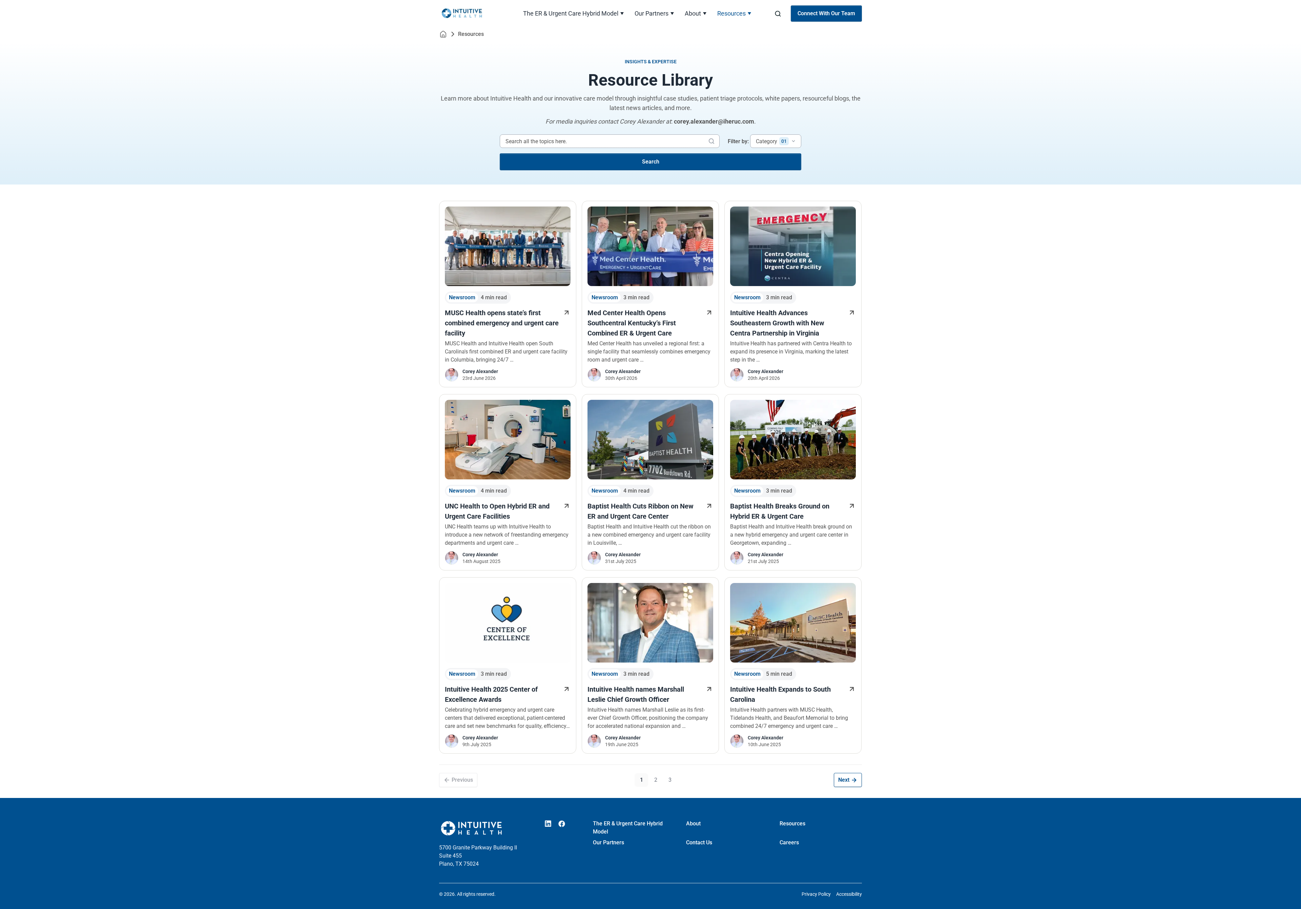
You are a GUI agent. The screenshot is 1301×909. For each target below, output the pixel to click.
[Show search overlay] (777, 13)
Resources (731, 13)
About (693, 13)
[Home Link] (443, 34)
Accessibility (849, 894)
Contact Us (699, 842)
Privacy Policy (816, 894)
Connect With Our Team (826, 13)
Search (650, 161)
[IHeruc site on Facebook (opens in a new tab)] (562, 824)
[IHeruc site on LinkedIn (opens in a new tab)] (548, 824)
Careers (789, 842)
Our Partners (651, 13)
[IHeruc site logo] (471, 13)
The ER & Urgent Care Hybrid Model (570, 13)
